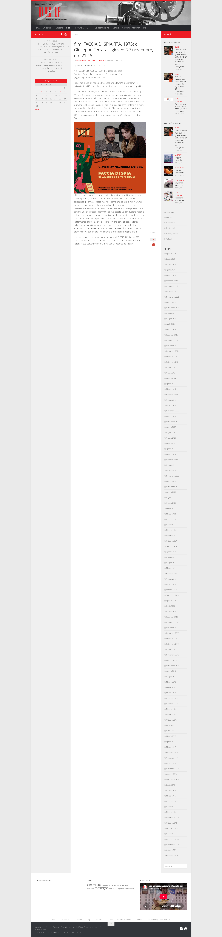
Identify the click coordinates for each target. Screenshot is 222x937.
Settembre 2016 (172, 779)
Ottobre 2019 (171, 638)
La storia (59, 28)
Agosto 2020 (171, 600)
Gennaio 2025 (172, 340)
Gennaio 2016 (172, 806)
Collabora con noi (102, 28)
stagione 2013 (113, 888)
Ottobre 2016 (171, 774)
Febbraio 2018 (172, 698)
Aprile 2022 (170, 508)
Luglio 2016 (170, 785)
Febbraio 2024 (172, 394)
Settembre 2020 (172, 595)
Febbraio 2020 (172, 617)
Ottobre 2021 (171, 541)
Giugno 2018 (171, 676)
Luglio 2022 (170, 497)
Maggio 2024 (171, 378)
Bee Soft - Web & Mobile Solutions (68, 932)
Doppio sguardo (178, 158)
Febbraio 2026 (172, 280)
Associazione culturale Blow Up (91, 61)
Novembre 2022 (172, 476)
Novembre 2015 (172, 817)
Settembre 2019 (172, 644)
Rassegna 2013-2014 (179, 199)
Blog (68, 28)
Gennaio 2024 (172, 400)
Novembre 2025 (172, 297)
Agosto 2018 (171, 671)
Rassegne (179, 101)
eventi (108, 885)
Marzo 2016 (171, 796)
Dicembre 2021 (172, 530)
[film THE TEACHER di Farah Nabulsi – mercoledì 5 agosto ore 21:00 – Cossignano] (168, 77)
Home (37, 28)
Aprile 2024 (170, 383)
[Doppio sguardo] (168, 158)
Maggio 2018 (171, 682)
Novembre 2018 (172, 655)
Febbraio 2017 (172, 752)
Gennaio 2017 (172, 758)
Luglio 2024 (170, 367)
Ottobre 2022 (171, 481)
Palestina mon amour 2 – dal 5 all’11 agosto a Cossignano (181, 107)
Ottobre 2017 (171, 720)
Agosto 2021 (171, 552)
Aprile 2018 (170, 687)
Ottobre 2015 (171, 823)
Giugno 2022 (171, 503)
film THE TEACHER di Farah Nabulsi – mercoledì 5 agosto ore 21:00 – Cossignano (181, 84)
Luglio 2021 (170, 557)
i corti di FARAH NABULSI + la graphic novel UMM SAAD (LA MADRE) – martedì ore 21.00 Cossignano (181, 58)
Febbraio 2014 (172, 855)
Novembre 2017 (172, 714)
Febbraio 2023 (172, 459)
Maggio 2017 (171, 736)
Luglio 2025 (170, 313)
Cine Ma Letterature (179, 171)
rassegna (101, 888)
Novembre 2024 (172, 351)
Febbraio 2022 (172, 519)
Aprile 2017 (170, 741)
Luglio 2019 (170, 649)
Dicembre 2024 (172, 346)
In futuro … (79, 28)
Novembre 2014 (172, 844)
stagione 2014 (122, 888)
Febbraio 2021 (172, 573)
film (119, 885)
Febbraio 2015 (172, 828)
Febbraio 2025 (172, 335)
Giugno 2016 (171, 790)
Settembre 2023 (172, 421)
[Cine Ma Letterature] (168, 171)
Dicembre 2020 (172, 584)
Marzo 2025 (171, 329)
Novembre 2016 (172, 769)
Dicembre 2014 (172, 839)
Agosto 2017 (171, 725)
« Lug (37, 109)
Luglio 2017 (170, 731)
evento (114, 885)
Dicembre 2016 (172, 763)
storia (128, 888)
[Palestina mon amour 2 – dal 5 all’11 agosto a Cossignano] (168, 99)
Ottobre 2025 (171, 302)
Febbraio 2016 (172, 801)
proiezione (90, 888)
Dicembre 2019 (172, 628)
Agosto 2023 (171, 427)
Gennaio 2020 (172, 622)
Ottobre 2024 (171, 356)
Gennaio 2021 (172, 579)
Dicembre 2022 (172, 470)
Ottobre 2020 (171, 590)
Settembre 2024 (172, 362)
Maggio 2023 (171, 443)
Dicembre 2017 (172, 709)
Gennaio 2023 (172, 465)
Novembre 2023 (172, 411)
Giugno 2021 (171, 562)
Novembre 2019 (172, 633)
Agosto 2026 (171, 253)
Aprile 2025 (170, 324)
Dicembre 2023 (172, 405)
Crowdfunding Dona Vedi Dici (134, 28)
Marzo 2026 (171, 275)
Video (89, 28)
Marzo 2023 (171, 454)
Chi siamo (47, 28)
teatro (132, 888)
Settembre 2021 (172, 546)
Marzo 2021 (171, 568)
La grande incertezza (179, 184)
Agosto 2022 (171, 492)
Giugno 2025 (171, 318)
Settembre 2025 (172, 308)
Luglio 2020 (170, 606)
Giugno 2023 (171, 438)
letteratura (124, 885)
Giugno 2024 (171, 373)
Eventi (182, 167)
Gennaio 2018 (172, 703)
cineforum (94, 885)
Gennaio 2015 (172, 834)
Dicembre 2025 (172, 291)
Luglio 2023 (170, 432)
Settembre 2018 (172, 665)
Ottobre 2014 (171, 850)
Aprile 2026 (170, 270)
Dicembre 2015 (172, 812)
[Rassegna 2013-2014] (168, 196)
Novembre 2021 (172, 535)
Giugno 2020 (171, 611)
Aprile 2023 (170, 449)
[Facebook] (62, 34)
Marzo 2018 (171, 693)
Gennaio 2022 (172, 524)
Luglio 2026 (170, 259)
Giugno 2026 (171, 264)
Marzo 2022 (171, 514)
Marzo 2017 (171, 747)
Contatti (116, 28)
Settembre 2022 (172, 487)
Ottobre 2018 (171, 660)
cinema (103, 885)
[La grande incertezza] (168, 183)
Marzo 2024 (171, 389)
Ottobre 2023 (171, 416)
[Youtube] (65, 34)
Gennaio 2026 (172, 286)
